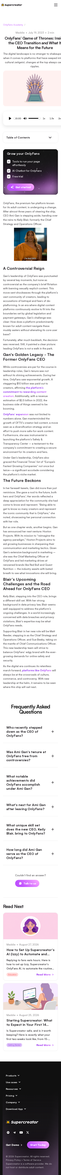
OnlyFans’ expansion (16, 414)
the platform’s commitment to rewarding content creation (24, 392)
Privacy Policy (13, 1160)
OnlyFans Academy (13, 24)
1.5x (52, 118)
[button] (56, 5)
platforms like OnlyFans (36, 670)
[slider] (15, 118)
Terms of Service (32, 1160)
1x (44, 118)
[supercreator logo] (11, 5)
